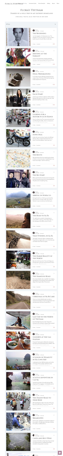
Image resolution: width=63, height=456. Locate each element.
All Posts (8, 24)
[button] (55, 24)
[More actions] (54, 30)
